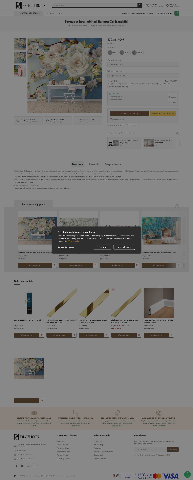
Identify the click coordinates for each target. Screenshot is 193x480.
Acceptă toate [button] (124, 247)
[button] (66, 247)
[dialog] (96, 240)
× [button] (137, 229)
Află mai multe (73, 241)
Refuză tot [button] (102, 247)
